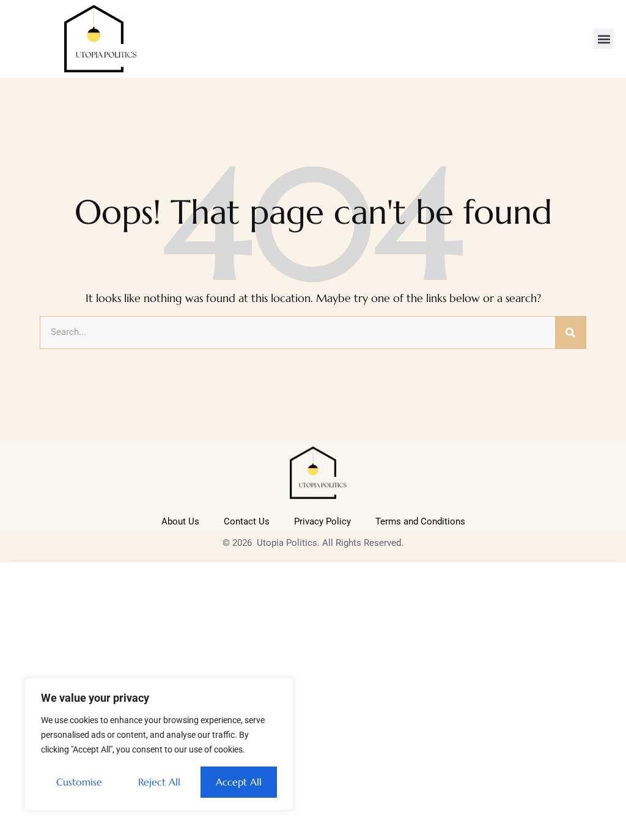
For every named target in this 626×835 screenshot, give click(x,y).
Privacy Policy (322, 521)
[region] (158, 744)
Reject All (159, 782)
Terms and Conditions (420, 521)
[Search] (570, 332)
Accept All (239, 782)
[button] (604, 39)
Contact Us (247, 521)
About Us (180, 521)
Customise (79, 782)
